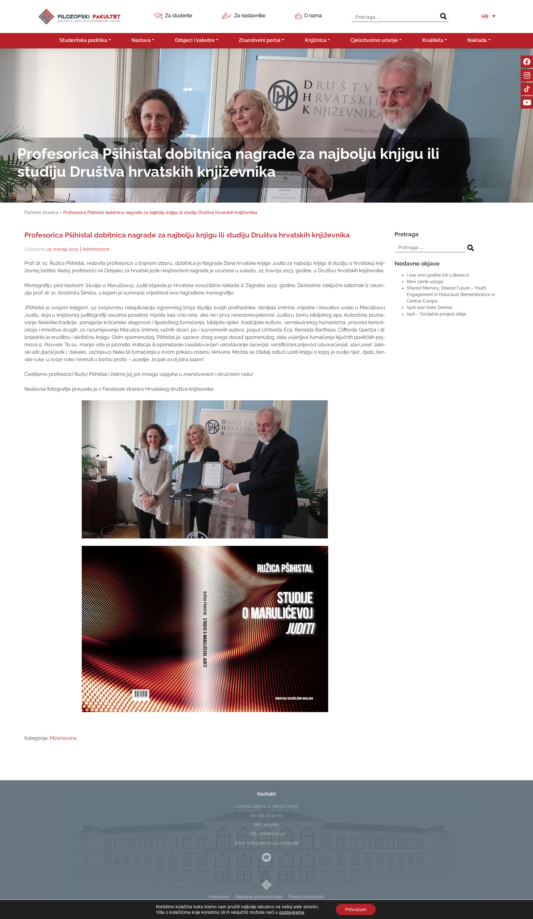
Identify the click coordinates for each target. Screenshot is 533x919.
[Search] (443, 16)
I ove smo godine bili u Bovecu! (438, 275)
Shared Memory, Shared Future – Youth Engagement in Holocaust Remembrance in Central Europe (451, 294)
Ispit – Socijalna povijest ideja (436, 313)
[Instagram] (527, 75)
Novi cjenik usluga (425, 281)
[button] (488, 16)
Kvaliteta (432, 40)
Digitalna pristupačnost (258, 896)
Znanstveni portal (260, 40)
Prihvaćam (355, 909)
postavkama (291, 912)
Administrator (95, 249)
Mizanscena (63, 738)
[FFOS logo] (79, 16)
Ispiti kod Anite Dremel (429, 307)
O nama (313, 16)
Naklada (477, 40)
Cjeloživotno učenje (374, 40)
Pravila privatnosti (306, 896)
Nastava (141, 40)
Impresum (219, 896)
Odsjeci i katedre (195, 40)
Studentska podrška (83, 40)
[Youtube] (527, 102)
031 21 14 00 (270, 815)
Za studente (178, 16)
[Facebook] (527, 62)
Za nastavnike (249, 16)
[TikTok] (527, 89)
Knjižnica (315, 40)
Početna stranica (41, 212)
